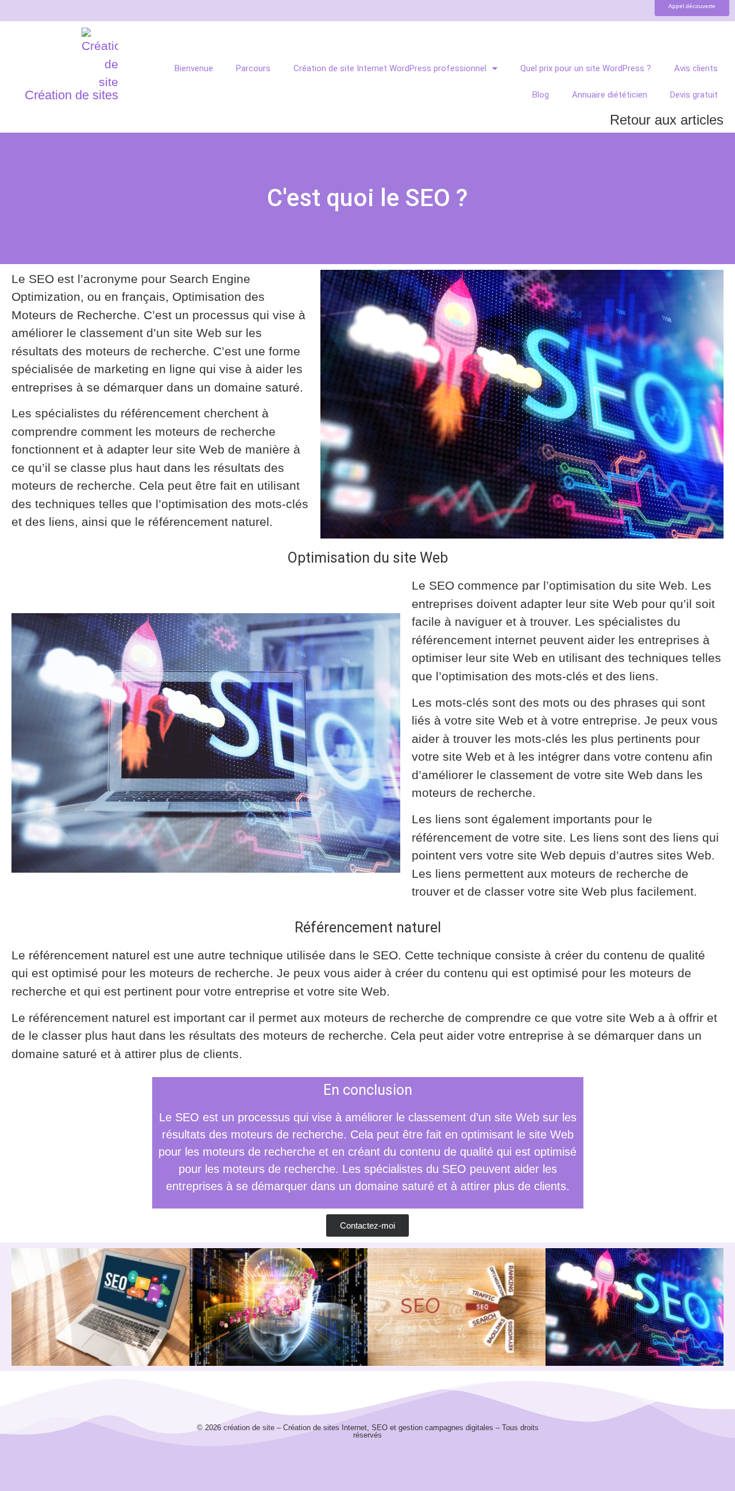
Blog (540, 95)
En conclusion (367, 1090)
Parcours (253, 68)
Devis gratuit (694, 95)
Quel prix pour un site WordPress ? (585, 68)
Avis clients (696, 68)
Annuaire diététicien (609, 95)
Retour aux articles (667, 119)
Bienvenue (194, 68)
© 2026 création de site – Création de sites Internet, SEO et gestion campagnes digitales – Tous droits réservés (368, 1431)
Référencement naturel (368, 927)
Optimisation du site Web (368, 557)
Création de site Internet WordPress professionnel (389, 68)
